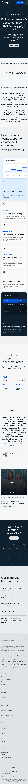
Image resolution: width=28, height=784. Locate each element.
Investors (3, 697)
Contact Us (4, 733)
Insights (3, 754)
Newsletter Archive (6, 757)
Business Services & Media (7, 713)
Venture (3, 741)
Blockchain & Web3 (6, 718)
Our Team (3, 728)
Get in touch (20, 2)
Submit (25, 639)
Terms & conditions (13, 771)
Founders (3, 692)
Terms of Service (12, 652)
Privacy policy (4, 771)
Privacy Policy (18, 649)
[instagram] (15, 767)
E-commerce (4, 506)
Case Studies (4, 752)
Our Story (3, 726)
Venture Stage (12, 506)
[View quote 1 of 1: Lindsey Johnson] (14, 410)
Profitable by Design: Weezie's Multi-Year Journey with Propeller (13, 502)
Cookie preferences (5, 773)
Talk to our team (14, 45)
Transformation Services (7, 682)
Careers (3, 731)
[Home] (6, 2)
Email (3, 639)
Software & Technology (7, 710)
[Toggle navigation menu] (25, 2)
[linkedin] (13, 767)
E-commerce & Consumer (7, 708)
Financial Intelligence (6, 679)
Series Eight (14, 778)
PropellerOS (4, 684)
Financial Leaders (5, 695)
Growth (3, 744)
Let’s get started (14, 538)
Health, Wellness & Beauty (7, 715)
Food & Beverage (5, 705)
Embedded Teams (5, 677)
